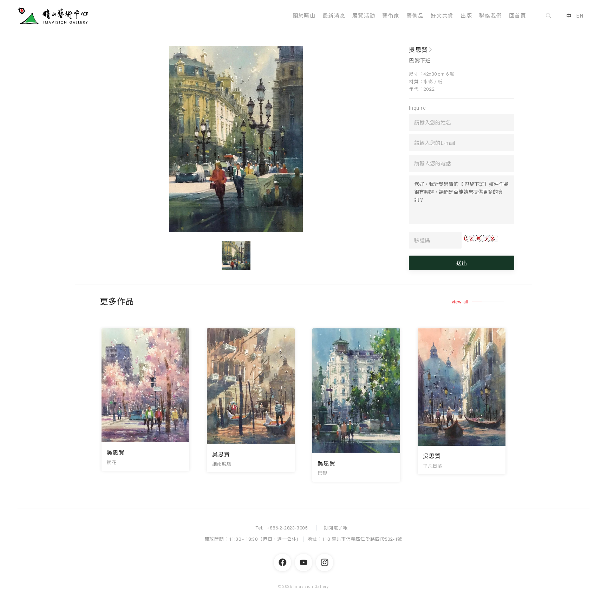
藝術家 (390, 16)
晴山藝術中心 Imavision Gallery (54, 16)
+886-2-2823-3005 (287, 528)
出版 (466, 16)
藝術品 (415, 16)
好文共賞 (442, 16)
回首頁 (517, 16)
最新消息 (333, 16)
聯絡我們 (490, 16)
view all (460, 301)
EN (579, 16)
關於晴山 (304, 16)
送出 (461, 262)
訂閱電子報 (336, 528)
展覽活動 (363, 16)
